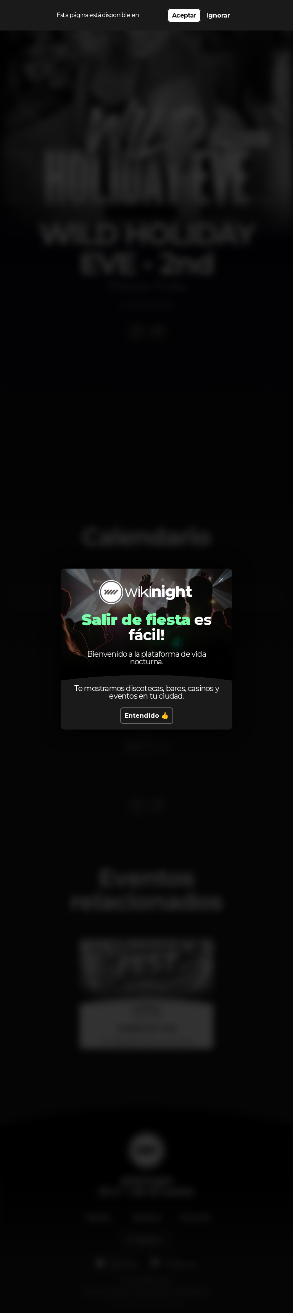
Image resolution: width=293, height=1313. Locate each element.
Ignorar (218, 15)
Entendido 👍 (147, 715)
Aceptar (184, 15)
